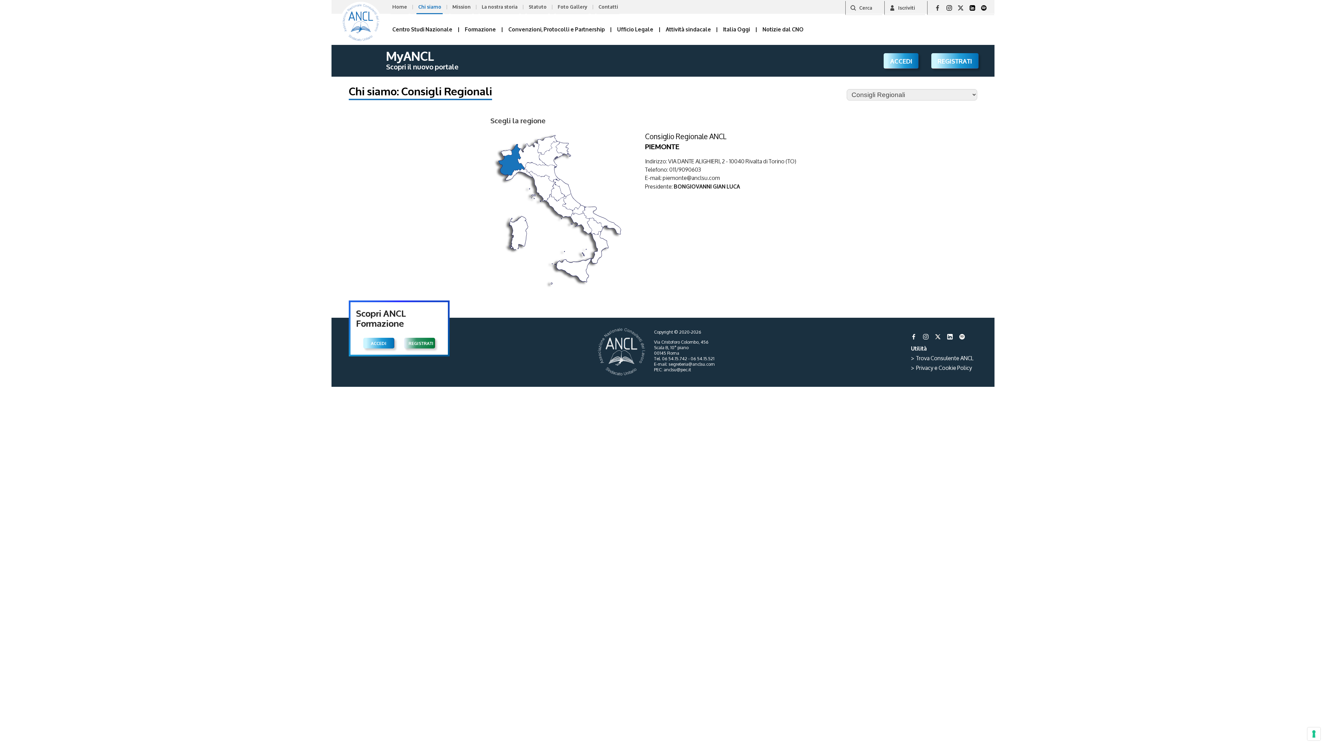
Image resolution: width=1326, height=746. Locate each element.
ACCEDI (901, 61)
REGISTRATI (955, 61)
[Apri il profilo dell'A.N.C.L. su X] (960, 8)
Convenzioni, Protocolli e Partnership (556, 29)
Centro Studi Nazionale (422, 29)
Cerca (865, 7)
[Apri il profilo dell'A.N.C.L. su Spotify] (984, 8)
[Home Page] (361, 22)
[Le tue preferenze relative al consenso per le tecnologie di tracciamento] (1313, 733)
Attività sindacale (688, 29)
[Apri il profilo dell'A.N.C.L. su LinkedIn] (972, 8)
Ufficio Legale (635, 29)
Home (399, 6)
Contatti (608, 6)
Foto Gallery (572, 6)
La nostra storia (500, 6)
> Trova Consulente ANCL (942, 358)
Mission (461, 6)
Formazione (480, 29)
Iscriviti (906, 7)
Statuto (538, 6)
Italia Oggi (736, 29)
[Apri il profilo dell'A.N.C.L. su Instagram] (949, 8)
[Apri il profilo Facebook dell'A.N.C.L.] (937, 8)
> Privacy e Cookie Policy (941, 367)
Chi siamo (429, 6)
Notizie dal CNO (783, 29)
